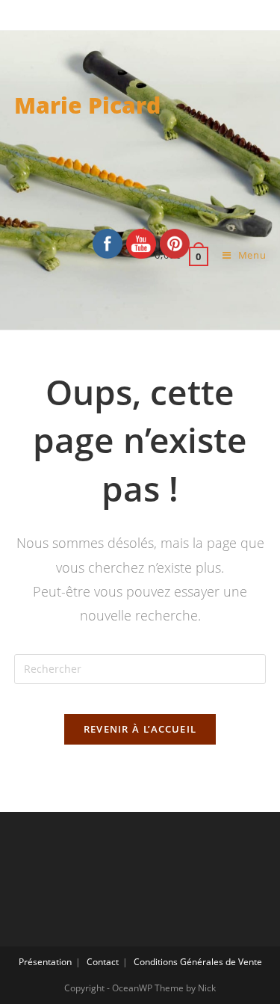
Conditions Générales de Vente (198, 961)
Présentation (45, 961)
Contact (103, 961)
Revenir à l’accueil (140, 729)
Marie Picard (87, 105)
